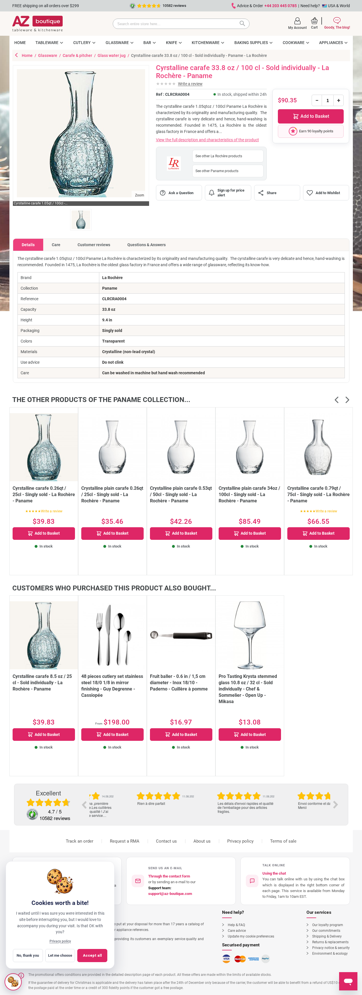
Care (56, 244)
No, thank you (28, 955)
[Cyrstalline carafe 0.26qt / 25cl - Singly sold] (44, 447)
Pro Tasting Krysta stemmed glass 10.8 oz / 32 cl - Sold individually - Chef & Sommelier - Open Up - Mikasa (248, 689)
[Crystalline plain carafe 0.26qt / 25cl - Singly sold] (112, 447)
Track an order (79, 841)
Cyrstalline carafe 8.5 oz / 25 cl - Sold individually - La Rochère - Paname (42, 683)
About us (202, 841)
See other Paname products (216, 171)
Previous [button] (83, 805)
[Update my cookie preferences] (13, 981)
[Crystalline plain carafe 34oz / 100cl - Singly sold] (250, 447)
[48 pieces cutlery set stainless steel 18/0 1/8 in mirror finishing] (112, 635)
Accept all (92, 955)
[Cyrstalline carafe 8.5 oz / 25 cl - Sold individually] (44, 635)
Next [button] (335, 805)
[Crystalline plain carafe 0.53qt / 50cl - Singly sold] (181, 447)
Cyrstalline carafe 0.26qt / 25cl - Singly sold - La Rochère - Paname (44, 494)
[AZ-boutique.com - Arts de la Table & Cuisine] (37, 23)
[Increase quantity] (338, 100)
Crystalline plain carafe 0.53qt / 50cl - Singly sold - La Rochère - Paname (181, 494)
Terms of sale (283, 841)
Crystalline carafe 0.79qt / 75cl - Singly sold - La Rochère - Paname (318, 494)
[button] (297, 23)
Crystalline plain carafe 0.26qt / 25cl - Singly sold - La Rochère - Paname (112, 494)
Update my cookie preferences (251, 936)
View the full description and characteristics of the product (207, 140)
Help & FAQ (236, 925)
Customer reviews (94, 244)
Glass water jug (112, 55)
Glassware (48, 55)
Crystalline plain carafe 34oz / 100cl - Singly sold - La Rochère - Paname (249, 494)
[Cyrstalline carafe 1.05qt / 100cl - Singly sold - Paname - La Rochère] (81, 219)
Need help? (310, 5)
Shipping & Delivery (327, 936)
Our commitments (326, 931)
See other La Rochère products (218, 156)
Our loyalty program (327, 925)
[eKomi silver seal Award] (32, 814)
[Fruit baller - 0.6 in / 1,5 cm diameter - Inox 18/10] (181, 635)
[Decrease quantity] (317, 100)
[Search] (244, 24)
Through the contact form (169, 876)
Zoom (139, 195)
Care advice (237, 931)
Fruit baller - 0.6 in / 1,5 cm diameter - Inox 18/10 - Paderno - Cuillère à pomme (179, 683)
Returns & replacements (330, 942)
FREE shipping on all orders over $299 (45, 5)
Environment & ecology (330, 954)
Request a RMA (124, 841)
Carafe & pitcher (78, 55)
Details (28, 244)
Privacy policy (240, 841)
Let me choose (60, 955)
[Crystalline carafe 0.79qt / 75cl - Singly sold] (318, 447)
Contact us (166, 841)
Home (27, 55)
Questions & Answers (146, 244)
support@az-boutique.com (170, 893)
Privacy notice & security (331, 948)
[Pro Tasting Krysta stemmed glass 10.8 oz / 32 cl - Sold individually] (250, 635)
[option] (129, 798)
